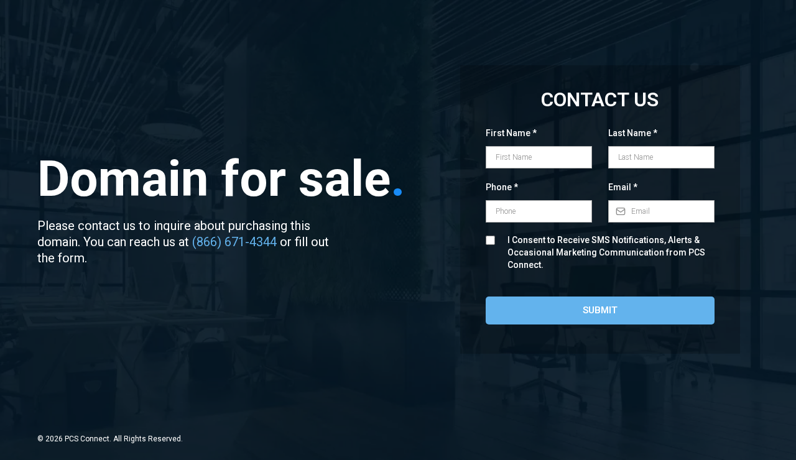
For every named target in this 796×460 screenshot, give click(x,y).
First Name (511, 133)
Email (622, 187)
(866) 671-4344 (234, 241)
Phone (502, 187)
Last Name (632, 133)
